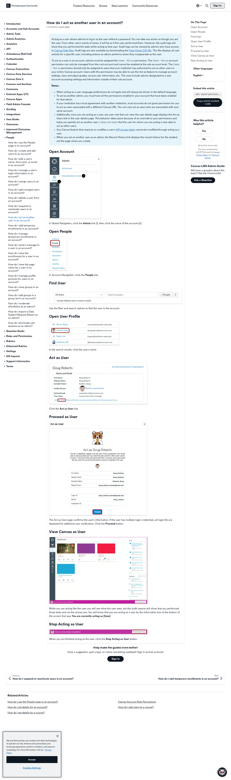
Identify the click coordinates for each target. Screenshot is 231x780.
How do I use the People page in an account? (33, 701)
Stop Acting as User (202, 60)
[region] (32, 754)
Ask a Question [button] (203, 180)
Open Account (199, 27)
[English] (22, 6)
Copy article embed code (208, 102)
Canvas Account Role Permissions (137, 701)
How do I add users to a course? (136, 707)
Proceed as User (200, 50)
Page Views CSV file (140, 50)
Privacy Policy (202, 155)
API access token (125, 129)
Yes (204, 130)
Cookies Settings (32, 768)
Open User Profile (201, 41)
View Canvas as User (202, 55)
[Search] (207, 5)
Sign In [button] (116, 658)
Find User (196, 36)
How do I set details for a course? (26, 712)
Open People (198, 31)
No (204, 139)
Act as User (197, 46)
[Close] (57, 736)
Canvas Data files (64, 50)
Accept (32, 759)
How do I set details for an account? (27, 707)
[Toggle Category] (5, 23)
